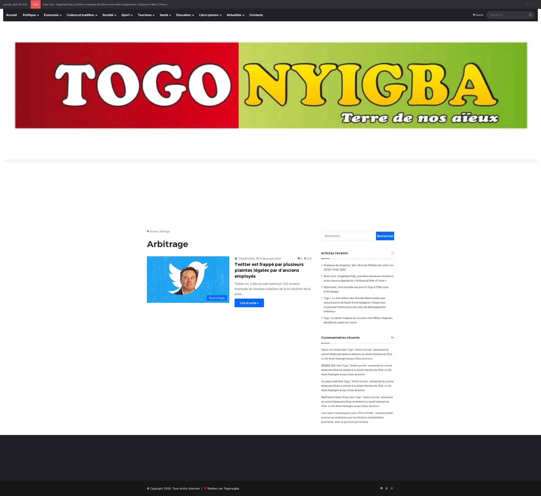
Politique (29, 15)
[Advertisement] (270, 193)
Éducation (183, 15)
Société (107, 15)
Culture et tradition (80, 15)
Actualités (234, 15)
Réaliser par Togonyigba (223, 488)
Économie (51, 15)
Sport (126, 15)
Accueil (11, 15)
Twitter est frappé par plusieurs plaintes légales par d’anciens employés (269, 270)
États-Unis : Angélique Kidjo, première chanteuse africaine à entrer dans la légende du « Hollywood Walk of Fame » (105, 4)
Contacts (256, 15)
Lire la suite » (249, 303)
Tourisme (145, 15)
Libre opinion (209, 15)
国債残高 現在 (328, 365)
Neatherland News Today (335, 397)
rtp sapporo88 (329, 381)
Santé (164, 15)
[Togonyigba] (270, 91)
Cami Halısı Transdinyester (335, 413)
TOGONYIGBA (246, 258)
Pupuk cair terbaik (331, 349)
